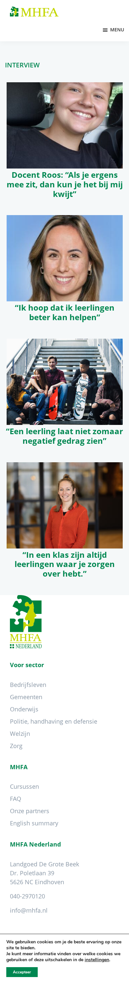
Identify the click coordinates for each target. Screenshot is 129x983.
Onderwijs (24, 709)
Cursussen (24, 786)
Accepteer (22, 972)
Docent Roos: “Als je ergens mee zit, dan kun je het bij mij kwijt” (65, 184)
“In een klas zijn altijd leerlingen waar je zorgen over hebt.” (65, 564)
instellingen (97, 960)
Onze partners (29, 811)
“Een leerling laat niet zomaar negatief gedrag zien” (64, 436)
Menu (117, 29)
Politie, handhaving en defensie (53, 721)
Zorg (16, 746)
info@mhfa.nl (29, 910)
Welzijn (20, 733)
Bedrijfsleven (28, 685)
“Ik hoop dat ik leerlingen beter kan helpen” (64, 312)
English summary (34, 823)
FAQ (15, 799)
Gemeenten (26, 697)
